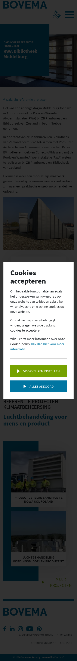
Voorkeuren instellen (41, 371)
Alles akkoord (42, 386)
